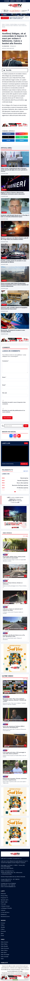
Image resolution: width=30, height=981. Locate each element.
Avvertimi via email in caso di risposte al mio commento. (14, 403)
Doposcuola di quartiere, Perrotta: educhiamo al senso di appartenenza (15, 779)
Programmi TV (4, 897)
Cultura (2, 929)
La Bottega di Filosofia (6, 908)
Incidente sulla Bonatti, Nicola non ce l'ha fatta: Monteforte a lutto (14, 635)
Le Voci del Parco (5, 912)
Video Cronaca (4, 942)
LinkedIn (8, 140)
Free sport (3, 904)
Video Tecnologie (5, 954)
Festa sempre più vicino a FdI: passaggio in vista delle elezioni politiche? (14, 753)
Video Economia (5, 948)
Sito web (4, 392)
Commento (5, 361)
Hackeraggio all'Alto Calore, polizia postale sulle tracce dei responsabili (14, 557)
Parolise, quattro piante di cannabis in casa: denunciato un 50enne (13, 261)
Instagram (21, 133)
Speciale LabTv (4, 899)
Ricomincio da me (5, 916)
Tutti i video (25, 536)
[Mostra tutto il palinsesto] (15, 492)
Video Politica (4, 944)
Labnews (3, 910)
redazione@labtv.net (6, 880)
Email (4, 385)
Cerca (24, 1)
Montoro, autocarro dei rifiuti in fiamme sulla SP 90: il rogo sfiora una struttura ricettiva (14, 238)
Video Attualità (4, 946)
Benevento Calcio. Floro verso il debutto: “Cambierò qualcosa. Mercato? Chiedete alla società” (14, 700)
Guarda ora (24, 463)
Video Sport (4, 952)
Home (3, 24)
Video (2, 958)
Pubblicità (18, 1)
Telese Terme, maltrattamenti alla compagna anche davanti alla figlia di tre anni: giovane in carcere (14, 170)
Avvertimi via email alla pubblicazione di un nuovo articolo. (13, 411)
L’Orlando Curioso (5, 906)
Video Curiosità (4, 956)
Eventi (2, 935)
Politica (2, 925)
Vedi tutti (25, 471)
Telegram (22, 140)
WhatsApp (21, 137)
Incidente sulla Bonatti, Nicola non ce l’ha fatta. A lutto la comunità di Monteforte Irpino (15, 216)
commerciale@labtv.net (9, 886)
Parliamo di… (4, 914)
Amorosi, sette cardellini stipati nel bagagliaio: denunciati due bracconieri (14, 308)
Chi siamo (6, 1)
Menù (4, 14)
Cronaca (7, 24)
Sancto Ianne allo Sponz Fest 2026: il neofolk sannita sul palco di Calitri (16, 18)
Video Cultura (4, 950)
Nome (4, 377)
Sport (2, 933)
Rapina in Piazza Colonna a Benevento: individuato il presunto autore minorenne (13, 193)
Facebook (8, 133)
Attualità (3, 927)
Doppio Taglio (4, 902)
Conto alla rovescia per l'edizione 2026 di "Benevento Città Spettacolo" (13, 727)
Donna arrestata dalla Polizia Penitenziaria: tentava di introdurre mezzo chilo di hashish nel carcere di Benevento (14, 285)
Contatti (12, 1)
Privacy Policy (4, 895)
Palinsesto (3, 893)
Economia (3, 931)
